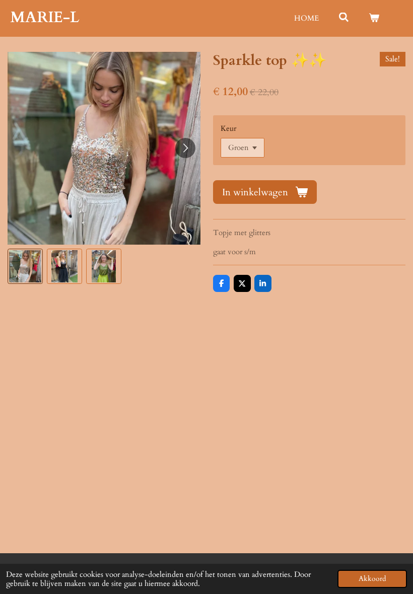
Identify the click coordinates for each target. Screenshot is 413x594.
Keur (228, 128)
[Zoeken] (343, 17)
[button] (25, 266)
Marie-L (45, 17)
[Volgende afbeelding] (185, 148)
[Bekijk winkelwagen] (374, 18)
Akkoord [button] (372, 578)
